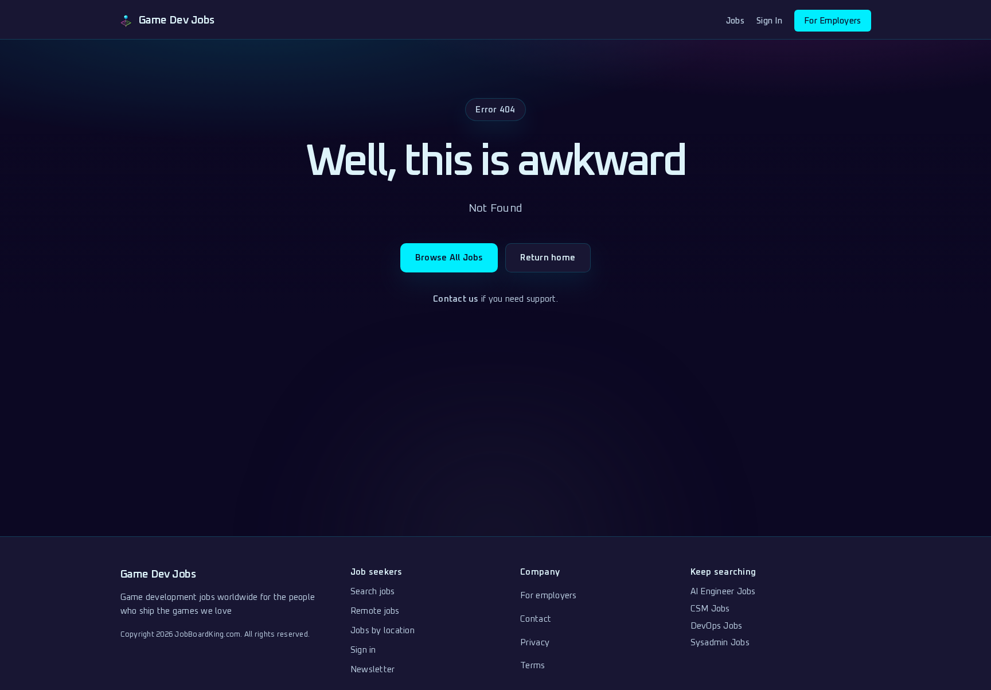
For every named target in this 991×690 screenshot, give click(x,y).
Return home (547, 258)
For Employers (832, 21)
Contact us (456, 299)
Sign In (769, 21)
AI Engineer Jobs (723, 591)
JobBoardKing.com (207, 634)
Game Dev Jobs (158, 574)
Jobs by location (382, 630)
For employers (548, 595)
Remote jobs (375, 611)
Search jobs (372, 591)
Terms (532, 665)
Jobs (735, 21)
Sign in (363, 650)
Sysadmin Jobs (720, 642)
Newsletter (372, 669)
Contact (535, 619)
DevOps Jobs (716, 626)
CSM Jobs (710, 609)
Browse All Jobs (449, 258)
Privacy (534, 642)
